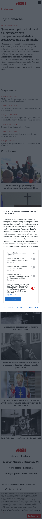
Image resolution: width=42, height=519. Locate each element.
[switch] (33, 259)
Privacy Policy (34, 307)
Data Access (21, 307)
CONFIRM (12, 299)
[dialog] (21, 259)
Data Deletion (8, 307)
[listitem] (21, 253)
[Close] (37, 212)
